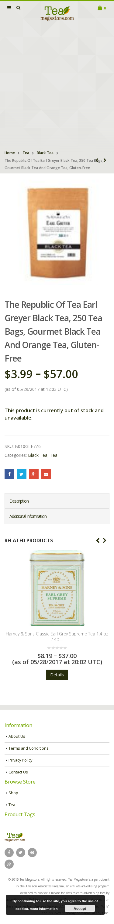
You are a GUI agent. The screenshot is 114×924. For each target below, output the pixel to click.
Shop (13, 792)
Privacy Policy (20, 760)
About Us (17, 736)
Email (46, 474)
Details (101, 669)
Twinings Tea (101, 634)
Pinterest (32, 852)
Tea (25, 152)
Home (10, 152)
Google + (34, 474)
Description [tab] (19, 501)
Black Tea (45, 152)
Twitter (21, 474)
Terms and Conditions (29, 748)
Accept (80, 908)
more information (44, 908)
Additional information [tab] (28, 516)
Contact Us (18, 772)
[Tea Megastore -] (57, 13)
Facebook (9, 474)
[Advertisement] (57, 86)
